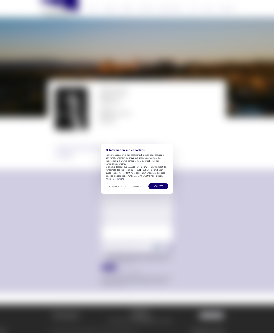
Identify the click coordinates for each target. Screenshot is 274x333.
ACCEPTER (158, 186)
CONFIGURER (115, 186)
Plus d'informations (115, 178)
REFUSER (137, 186)
